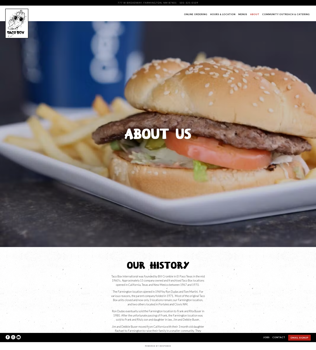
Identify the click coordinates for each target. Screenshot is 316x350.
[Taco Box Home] (17, 23)
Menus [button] (242, 14)
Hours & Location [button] (223, 14)
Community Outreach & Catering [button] (286, 14)
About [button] (254, 14)
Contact (278, 337)
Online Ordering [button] (195, 14)
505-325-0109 (189, 2)
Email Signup (299, 337)
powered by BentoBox (158, 346)
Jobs (266, 337)
